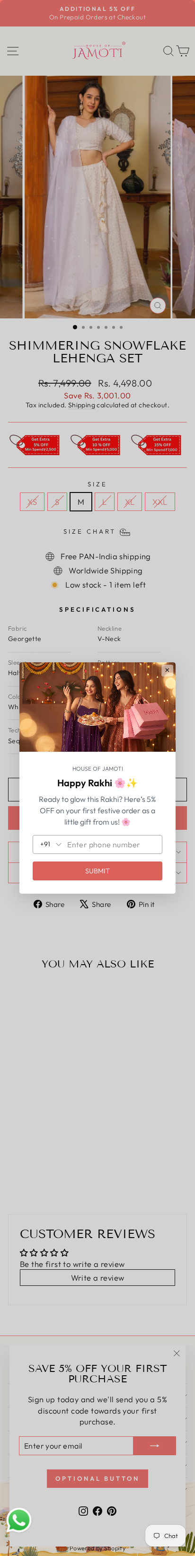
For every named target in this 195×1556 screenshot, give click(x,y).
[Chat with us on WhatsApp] (19, 1520)
